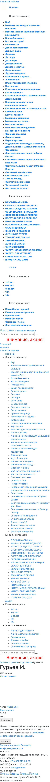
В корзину (6, 720)
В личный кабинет (9, 1)
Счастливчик (7, 710)
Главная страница (9, 662)
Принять (5, 741)
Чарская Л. (13, 706)
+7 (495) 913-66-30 (20, 761)
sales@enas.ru (18, 767)
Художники (26, 662)
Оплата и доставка (10, 745)
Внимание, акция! (25, 339)
